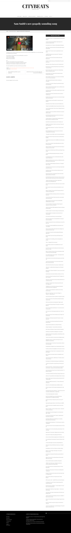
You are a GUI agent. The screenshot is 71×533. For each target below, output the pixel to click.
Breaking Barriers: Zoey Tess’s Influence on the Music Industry (54, 448)
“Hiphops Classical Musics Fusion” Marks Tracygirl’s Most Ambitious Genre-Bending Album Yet (54, 181)
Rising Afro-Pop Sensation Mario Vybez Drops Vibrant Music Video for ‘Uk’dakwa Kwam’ (55, 474)
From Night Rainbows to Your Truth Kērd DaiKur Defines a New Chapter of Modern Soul (54, 157)
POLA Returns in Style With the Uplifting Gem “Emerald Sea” (54, 331)
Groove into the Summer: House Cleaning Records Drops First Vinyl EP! (55, 426)
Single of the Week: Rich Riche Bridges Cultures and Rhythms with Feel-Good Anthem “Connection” (55, 87)
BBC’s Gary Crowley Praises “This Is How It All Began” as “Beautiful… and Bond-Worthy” (53, 294)
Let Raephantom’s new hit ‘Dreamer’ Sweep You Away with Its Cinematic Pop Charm (54, 483)
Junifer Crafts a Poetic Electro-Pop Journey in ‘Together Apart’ (54, 264)
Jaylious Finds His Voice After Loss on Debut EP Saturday (53, 324)
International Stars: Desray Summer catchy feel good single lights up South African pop (55, 167)
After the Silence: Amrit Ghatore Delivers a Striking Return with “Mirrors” (54, 355)
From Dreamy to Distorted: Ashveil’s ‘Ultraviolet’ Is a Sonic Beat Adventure (55, 305)
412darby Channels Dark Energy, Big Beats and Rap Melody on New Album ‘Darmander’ (55, 334)
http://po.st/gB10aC (12, 57)
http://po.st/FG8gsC (11, 56)
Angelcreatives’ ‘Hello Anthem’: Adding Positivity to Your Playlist (55, 432)
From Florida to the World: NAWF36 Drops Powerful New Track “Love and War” (54, 226)
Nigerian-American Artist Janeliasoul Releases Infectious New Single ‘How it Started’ (54, 458)
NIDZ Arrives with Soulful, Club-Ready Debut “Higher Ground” (54, 302)
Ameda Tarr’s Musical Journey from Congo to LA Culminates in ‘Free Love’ (54, 503)
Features (46, 16)
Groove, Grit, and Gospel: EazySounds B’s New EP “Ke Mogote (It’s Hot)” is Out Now (55, 277)
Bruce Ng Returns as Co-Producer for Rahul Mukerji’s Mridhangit (55, 45)
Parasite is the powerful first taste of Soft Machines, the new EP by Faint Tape (55, 223)
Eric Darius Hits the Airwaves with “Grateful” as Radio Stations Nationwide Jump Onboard (54, 416)
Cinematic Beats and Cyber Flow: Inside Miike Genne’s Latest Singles (54, 245)
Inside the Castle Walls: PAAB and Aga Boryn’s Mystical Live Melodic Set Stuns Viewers (55, 208)
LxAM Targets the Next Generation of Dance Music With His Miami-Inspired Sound (55, 48)
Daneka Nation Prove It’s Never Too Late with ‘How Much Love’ (54, 103)
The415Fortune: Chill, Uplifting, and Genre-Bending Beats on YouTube (54, 239)
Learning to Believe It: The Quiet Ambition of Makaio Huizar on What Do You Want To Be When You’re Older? (54, 119)
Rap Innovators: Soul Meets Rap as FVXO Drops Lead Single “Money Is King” (55, 151)
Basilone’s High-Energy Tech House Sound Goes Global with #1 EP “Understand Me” (55, 379)
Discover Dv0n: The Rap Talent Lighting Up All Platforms (54, 434)
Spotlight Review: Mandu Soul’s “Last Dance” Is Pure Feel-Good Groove (54, 128)
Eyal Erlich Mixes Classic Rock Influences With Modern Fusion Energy (54, 236)
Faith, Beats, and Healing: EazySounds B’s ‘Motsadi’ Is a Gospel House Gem (54, 318)
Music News (19, 16)
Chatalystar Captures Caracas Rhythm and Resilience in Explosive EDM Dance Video (55, 112)
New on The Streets (32, 16)
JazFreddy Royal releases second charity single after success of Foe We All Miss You (34, 72)
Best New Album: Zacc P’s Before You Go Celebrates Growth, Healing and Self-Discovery (54, 74)
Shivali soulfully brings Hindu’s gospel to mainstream (14, 72)
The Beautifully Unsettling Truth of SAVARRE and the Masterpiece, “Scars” (55, 140)
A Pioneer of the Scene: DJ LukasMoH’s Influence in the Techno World (54, 406)
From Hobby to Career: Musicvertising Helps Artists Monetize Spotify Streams (54, 322)
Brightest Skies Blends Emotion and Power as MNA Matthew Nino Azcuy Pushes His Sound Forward (55, 161)
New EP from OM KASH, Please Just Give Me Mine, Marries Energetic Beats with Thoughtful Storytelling (54, 397)
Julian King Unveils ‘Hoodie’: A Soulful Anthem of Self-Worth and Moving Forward (55, 493)
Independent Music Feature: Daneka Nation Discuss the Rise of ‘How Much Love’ (54, 94)
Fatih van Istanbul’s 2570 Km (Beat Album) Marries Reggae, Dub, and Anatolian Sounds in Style (55, 229)
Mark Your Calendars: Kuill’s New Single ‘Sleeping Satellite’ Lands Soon (55, 388)
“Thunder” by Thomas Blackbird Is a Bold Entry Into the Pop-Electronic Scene (54, 290)
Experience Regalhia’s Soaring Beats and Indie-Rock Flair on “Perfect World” (54, 213)
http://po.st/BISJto (12, 58)
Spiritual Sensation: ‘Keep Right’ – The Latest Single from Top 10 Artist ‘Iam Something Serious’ (55, 486)
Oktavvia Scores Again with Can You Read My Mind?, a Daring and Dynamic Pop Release (55, 219)
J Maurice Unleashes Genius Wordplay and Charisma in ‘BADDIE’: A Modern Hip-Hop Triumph (55, 496)
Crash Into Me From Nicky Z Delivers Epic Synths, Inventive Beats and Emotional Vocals (55, 198)
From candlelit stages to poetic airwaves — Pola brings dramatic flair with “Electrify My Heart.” (55, 255)
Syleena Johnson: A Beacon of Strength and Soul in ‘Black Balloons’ (54, 477)
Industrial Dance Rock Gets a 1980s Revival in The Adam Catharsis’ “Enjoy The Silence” (55, 358)
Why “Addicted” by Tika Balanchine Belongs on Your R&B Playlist (55, 361)
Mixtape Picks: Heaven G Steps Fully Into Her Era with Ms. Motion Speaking (55, 137)
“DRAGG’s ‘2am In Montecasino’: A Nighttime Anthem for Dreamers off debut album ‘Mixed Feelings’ (54, 464)
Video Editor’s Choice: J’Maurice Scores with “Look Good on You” (55, 64)
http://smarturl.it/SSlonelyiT (19, 61)
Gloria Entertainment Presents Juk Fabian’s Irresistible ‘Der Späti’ (55, 296)
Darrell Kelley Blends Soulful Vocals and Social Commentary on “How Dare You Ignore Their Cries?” (54, 116)
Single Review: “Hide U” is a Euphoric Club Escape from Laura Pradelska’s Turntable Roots (54, 340)
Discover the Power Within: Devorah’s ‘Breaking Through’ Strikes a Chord (55, 500)
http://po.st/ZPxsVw (23, 65)
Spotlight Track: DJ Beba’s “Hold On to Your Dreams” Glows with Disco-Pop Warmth (55, 125)
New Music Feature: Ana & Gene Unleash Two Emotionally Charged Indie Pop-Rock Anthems (55, 97)
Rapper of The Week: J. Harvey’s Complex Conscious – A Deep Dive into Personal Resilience (55, 409)
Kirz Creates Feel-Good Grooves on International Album (54, 216)
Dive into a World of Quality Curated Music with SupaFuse (54, 460)
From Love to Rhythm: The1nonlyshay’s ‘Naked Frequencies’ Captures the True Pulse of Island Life (54, 204)
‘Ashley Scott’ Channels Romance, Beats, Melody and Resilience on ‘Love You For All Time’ (55, 280)
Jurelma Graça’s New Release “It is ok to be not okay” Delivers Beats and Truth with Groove (54, 262)
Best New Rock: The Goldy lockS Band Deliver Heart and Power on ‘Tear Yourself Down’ (55, 67)
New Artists (25, 16)
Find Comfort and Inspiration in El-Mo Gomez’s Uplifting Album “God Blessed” (55, 470)
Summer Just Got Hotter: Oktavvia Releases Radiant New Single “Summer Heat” (55, 299)
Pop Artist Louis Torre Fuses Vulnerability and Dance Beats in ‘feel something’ (55, 429)
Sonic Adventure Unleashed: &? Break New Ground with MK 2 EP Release (54, 455)
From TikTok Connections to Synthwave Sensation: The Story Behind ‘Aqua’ (54, 467)
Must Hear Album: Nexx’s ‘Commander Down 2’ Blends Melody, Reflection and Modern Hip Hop (54, 70)
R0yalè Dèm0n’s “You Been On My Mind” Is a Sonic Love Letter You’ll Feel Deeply (55, 271)
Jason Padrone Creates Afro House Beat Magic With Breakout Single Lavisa (54, 233)
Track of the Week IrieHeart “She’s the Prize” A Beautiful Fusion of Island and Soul (55, 109)
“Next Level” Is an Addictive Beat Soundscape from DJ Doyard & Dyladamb (54, 268)
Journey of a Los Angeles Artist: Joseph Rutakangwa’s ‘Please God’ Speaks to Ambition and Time (55, 506)
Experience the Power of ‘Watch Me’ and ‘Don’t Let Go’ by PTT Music (54, 400)
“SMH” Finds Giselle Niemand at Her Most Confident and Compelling (54, 81)
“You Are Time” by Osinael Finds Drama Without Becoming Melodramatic (54, 58)
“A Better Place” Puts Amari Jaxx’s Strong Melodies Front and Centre (54, 51)
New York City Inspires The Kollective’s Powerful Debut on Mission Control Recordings (55, 343)
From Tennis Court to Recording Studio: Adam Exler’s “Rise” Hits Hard (55, 312)
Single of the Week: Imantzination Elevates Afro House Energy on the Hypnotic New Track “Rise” (55, 147)
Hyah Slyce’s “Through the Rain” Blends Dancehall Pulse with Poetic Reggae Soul (54, 283)
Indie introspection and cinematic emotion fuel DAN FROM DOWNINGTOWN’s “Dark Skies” (54, 201)
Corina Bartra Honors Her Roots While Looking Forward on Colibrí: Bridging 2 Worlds (55, 91)
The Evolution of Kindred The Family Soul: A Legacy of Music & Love (55, 373)
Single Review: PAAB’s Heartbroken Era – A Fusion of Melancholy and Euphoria (55, 382)
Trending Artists (40, 16)
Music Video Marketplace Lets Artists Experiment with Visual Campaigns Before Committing (54, 131)
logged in (11, 80)
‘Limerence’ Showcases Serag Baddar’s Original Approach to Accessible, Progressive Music (54, 42)
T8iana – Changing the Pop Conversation (51, 242)
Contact (50, 16)
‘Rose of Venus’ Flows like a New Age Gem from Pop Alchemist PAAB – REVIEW (54, 413)
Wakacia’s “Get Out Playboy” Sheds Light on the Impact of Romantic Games (54, 451)
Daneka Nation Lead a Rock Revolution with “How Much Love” (54, 121)
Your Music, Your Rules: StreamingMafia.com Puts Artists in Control (55, 348)
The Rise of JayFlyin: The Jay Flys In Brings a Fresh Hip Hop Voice (55, 210)
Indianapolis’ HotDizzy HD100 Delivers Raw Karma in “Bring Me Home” (54, 445)
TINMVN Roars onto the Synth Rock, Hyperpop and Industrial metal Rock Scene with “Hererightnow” (54, 287)
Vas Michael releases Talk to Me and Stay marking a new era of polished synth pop (54, 171)
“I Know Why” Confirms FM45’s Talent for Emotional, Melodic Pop (55, 134)
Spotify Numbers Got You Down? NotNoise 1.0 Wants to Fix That (55, 273)
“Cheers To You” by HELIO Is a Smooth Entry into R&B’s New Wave (55, 337)
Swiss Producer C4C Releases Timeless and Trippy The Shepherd (55, 329)
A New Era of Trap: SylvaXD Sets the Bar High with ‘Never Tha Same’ (55, 375)
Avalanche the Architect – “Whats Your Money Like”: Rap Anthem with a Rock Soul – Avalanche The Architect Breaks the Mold (55, 367)
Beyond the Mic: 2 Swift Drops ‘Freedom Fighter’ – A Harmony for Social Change (55, 489)
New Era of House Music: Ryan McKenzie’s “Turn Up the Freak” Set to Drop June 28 (55, 308)
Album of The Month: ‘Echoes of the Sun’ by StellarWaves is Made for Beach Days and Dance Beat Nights (55, 252)
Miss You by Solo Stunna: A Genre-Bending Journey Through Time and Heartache (55, 315)
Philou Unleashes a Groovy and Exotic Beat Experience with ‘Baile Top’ (55, 259)
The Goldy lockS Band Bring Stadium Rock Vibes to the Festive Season (54, 154)
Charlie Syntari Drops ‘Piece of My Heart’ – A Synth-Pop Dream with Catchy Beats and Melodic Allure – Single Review (55, 391)
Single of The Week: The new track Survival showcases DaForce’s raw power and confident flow (55, 191)
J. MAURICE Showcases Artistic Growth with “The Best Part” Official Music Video (54, 55)
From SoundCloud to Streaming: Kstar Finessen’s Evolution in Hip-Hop (55, 440)
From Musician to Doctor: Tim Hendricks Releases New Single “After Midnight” (55, 39)
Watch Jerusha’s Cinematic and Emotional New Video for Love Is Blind (55, 188)
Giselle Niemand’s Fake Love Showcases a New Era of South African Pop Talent (55, 194)
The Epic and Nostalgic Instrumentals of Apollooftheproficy (54, 442)
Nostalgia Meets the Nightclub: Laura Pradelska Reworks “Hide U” (55, 346)
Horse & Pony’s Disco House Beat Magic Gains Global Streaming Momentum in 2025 (55, 248)
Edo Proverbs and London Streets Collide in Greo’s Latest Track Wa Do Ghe (55, 184)
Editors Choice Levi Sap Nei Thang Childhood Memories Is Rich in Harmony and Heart (55, 144)
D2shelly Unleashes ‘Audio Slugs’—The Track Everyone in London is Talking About (55, 423)
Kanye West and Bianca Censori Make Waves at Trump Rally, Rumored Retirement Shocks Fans (54, 419)
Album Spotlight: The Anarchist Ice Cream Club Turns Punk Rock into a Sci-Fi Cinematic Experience (55, 77)
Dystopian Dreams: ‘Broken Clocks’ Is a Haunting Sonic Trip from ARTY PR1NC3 (55, 351)
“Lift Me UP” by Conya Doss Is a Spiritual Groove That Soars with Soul (55, 364)
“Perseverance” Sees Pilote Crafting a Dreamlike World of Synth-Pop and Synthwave (55, 84)
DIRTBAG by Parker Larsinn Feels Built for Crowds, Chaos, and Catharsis (54, 101)
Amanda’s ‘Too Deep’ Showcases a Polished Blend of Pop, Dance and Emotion (55, 61)
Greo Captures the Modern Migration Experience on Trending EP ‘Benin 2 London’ (55, 164)
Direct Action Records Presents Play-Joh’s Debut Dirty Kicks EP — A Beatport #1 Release (55, 371)
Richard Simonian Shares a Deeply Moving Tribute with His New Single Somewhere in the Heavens (54, 174)
